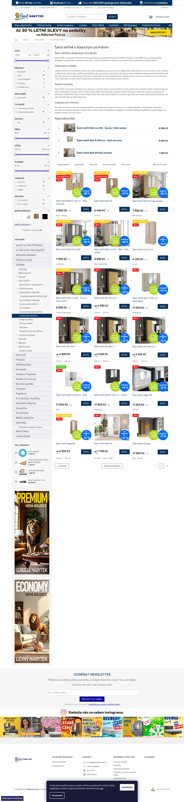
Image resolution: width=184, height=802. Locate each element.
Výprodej (21, 423)
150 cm (97, 215)
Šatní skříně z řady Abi (29, 292)
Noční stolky (24, 346)
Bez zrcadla (108, 458)
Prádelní (21, 389)
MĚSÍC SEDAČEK (25, 418)
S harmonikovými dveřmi (30, 311)
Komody (22, 338)
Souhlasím (127, 787)
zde (101, 788)
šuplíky (31, 189)
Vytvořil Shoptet (163, 789)
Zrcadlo (97, 458)
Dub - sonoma (61, 215)
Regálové (21, 394)
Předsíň (20, 360)
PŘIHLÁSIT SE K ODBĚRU (92, 699)
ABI (31, 122)
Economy (31, 83)
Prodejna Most (58, 766)
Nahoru (63, 466)
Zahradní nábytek (26, 403)
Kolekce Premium (26, 374)
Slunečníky (22, 413)
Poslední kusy (31, 87)
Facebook (91, 770)
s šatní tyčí (31, 186)
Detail (86, 209)
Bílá (57, 409)
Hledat (112, 17)
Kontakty (88, 8)
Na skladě (31, 71)
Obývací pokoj (24, 260)
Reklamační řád (119, 778)
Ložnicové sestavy (27, 335)
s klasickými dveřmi (31, 112)
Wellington (137, 312)
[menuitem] (23, 25)
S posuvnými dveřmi (28, 304)
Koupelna (21, 408)
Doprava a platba (71, 8)
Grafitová (60, 264)
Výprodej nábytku (59, 762)
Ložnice (20, 265)
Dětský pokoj (23, 365)
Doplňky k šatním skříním (31, 331)
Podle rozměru (26, 319)
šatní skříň (31, 97)
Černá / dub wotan (63, 312)
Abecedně (125, 164)
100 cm (97, 312)
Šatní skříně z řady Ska (29, 300)
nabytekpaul (92, 774)
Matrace (22, 342)
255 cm (135, 409)
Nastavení (57, 795)
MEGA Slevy (22, 431)
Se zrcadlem (24, 307)
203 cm (67, 458)
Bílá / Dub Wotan (100, 264)
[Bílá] (19, 216)
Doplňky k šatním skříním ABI (33, 296)
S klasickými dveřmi (28, 315)
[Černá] (45, 216)
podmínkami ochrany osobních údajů (104, 704)
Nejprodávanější (109, 164)
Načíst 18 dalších (112, 466)
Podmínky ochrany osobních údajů (124, 773)
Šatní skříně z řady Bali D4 (31, 284)
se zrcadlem (31, 200)
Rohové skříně (25, 323)
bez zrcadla (31, 204)
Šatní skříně (24, 280)
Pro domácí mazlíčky (28, 398)
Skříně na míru (26, 288)
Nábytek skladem (26, 255)
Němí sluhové (25, 273)
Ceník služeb (23, 436)
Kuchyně (21, 355)
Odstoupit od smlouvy (12, 798)
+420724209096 (93, 766)
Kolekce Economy (26, 379)
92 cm (135, 264)
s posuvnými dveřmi (31, 108)
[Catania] (36, 216)
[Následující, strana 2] (161, 466)
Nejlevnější (79, 164)
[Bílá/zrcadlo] (27, 216)
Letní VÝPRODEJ (31, 79)
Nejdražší (93, 164)
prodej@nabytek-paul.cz (97, 762)
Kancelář (21, 369)
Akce (31, 75)
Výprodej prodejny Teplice (30, 427)
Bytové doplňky (25, 384)
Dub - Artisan (138, 458)
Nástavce (23, 327)
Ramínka (23, 269)
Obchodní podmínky (106, 8)
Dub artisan (137, 215)
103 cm (59, 458)
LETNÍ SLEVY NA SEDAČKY (30, 250)
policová (31, 182)
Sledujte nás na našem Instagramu (95, 712)
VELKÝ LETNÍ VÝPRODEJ (29, 245)
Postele (22, 276)
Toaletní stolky (25, 350)
